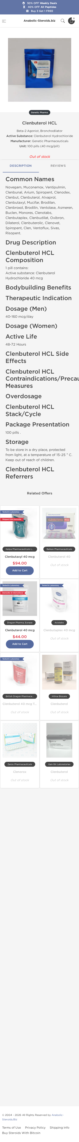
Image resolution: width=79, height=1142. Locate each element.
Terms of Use (11, 1127)
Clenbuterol (59, 704)
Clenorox (19, 772)
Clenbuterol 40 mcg (20, 630)
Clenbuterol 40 (59, 557)
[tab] (21, 166)
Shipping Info (59, 1127)
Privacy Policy (35, 1127)
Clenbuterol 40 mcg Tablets (23, 704)
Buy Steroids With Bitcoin (21, 1133)
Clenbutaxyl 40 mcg (20, 557)
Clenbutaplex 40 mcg (59, 630)
